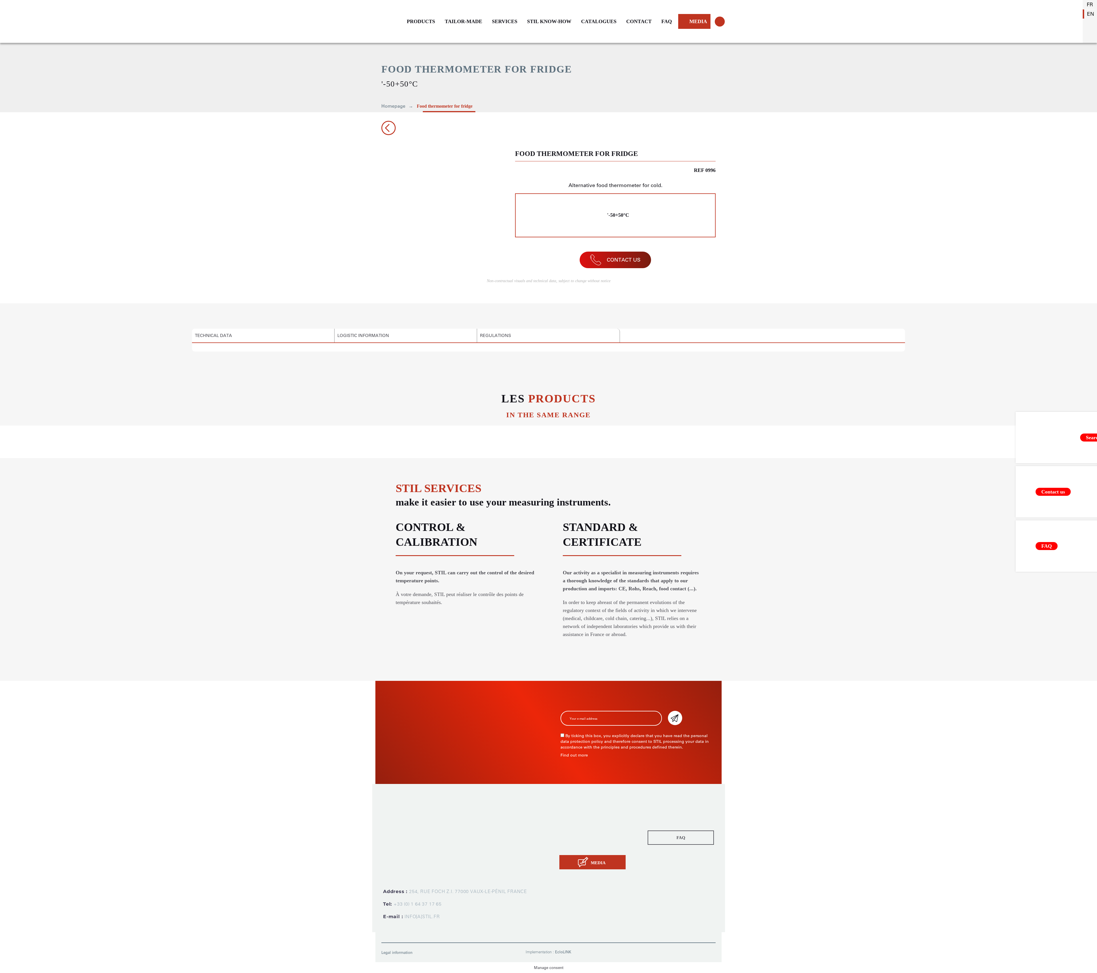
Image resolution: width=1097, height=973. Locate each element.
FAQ (666, 21)
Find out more (574, 755)
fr (1090, 4)
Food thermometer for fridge (445, 106)
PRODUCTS (421, 21)
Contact (568, 845)
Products (569, 813)
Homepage (393, 106)
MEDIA (698, 21)
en (1090, 14)
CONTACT (639, 21)
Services (569, 829)
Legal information (397, 952)
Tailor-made (572, 821)
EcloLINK (563, 952)
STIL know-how (577, 837)
